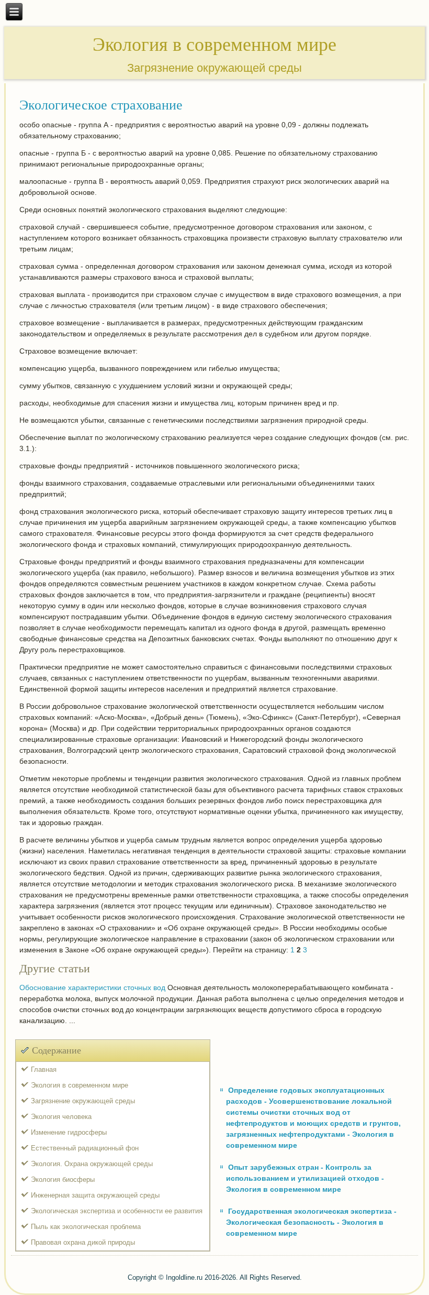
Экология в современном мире (79, 1085)
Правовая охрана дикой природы (83, 1242)
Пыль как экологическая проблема (86, 1227)
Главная (44, 1069)
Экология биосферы (63, 1179)
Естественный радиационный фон (85, 1148)
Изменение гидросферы (69, 1132)
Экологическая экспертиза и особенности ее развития (116, 1211)
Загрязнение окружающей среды (83, 1101)
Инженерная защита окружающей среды (95, 1195)
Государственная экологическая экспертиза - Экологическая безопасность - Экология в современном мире (311, 1222)
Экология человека (61, 1117)
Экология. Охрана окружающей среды (92, 1164)
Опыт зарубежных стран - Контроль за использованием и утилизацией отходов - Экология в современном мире (305, 1178)
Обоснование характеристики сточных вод (92, 987)
